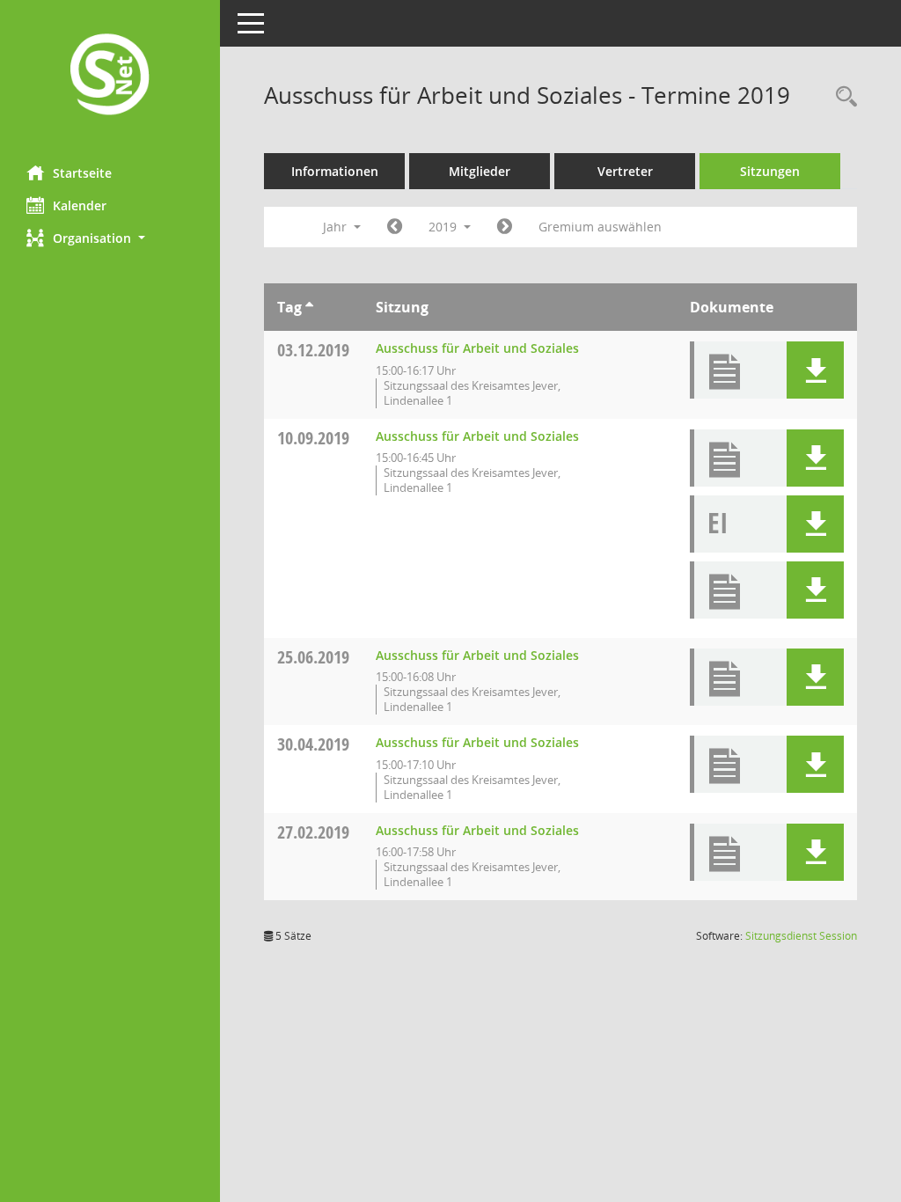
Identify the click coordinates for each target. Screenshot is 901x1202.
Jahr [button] (336, 226)
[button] (110, 238)
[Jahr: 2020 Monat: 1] (504, 227)
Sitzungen (770, 171)
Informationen (334, 171)
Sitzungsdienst (801, 935)
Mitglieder (479, 171)
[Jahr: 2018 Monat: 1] (394, 227)
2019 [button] (444, 226)
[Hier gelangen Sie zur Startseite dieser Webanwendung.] (110, 76)
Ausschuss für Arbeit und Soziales (477, 348)
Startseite (82, 173)
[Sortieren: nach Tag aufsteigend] (309, 307)
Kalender (79, 205)
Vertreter (625, 171)
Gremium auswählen (600, 226)
